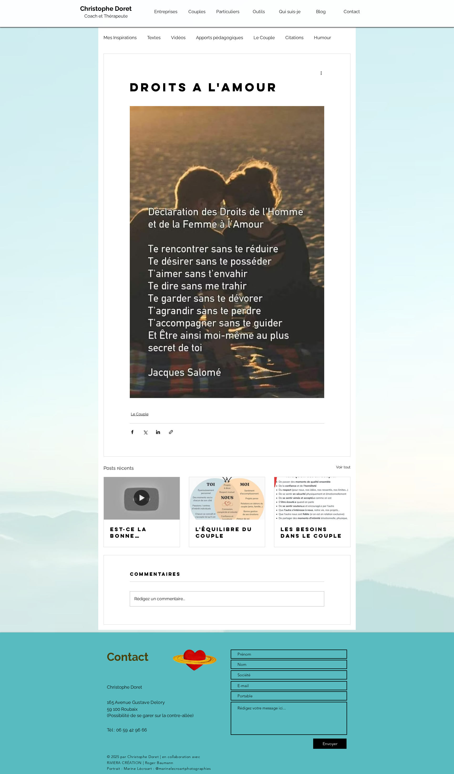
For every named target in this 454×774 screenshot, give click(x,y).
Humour (322, 37)
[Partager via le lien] (170, 432)
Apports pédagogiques (219, 37)
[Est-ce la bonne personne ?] (142, 498)
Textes (154, 37)
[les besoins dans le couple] (312, 498)
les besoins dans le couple (311, 532)
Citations (294, 37)
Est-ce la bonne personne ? (132, 532)
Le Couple (264, 37)
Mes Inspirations (120, 37)
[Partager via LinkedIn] (158, 432)
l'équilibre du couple (223, 532)
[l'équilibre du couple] (227, 498)
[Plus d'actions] (321, 73)
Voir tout (343, 467)
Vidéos (178, 37)
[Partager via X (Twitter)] (145, 432)
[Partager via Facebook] (132, 432)
